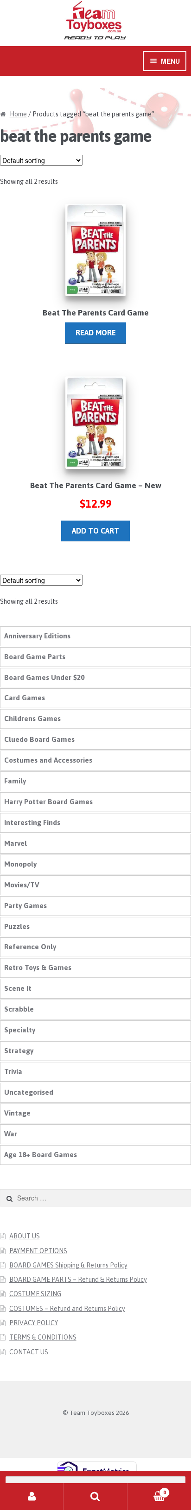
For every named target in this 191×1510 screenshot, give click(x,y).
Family (15, 781)
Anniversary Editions (37, 636)
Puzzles (17, 926)
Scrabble (19, 1009)
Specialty (19, 1030)
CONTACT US (28, 1352)
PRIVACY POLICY (33, 1323)
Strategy (18, 1051)
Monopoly (20, 864)
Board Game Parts (34, 657)
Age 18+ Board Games (40, 1154)
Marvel (15, 843)
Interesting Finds (32, 822)
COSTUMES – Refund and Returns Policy (67, 1308)
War (10, 1134)
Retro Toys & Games (37, 967)
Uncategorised (28, 1092)
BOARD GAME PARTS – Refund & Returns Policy (78, 1279)
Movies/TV (21, 885)
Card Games (24, 698)
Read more (96, 332)
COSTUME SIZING (35, 1294)
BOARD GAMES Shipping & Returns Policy (68, 1265)
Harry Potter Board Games (48, 802)
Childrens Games (32, 718)
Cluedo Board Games (39, 739)
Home (18, 114)
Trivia (13, 1071)
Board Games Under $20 (44, 677)
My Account (32, 1496)
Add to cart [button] (95, 531)
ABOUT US (24, 1236)
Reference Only (30, 947)
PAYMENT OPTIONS (38, 1251)
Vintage (17, 1113)
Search (95, 1496)
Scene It (18, 988)
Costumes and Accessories (48, 760)
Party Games (25, 906)
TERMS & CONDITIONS (42, 1337)
